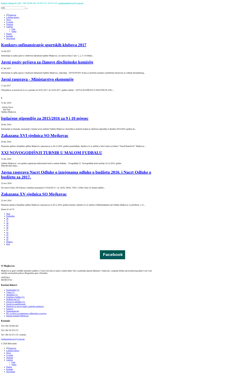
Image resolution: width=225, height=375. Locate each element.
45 (7, 239)
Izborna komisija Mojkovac (17, 316)
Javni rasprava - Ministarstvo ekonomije (37, 79)
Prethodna (10, 216)
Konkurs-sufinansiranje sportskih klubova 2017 (43, 44)
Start (8, 214)
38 (7, 223)
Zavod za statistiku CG (15, 302)
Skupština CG (12, 295)
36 (7, 218)
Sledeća (9, 242)
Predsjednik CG (12, 290)
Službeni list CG (13, 299)
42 (7, 232)
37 (7, 221)
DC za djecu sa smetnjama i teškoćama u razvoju (26, 313)
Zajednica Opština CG (15, 297)
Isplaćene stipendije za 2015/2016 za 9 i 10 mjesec (44, 118)
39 (7, 225)
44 (7, 237)
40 (7, 228)
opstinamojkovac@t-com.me (70, 3)
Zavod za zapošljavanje (16, 304)
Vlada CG (10, 292)
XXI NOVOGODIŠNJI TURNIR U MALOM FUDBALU (51, 152)
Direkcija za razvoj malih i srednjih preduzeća (25, 306)
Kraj (8, 244)
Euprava (9, 309)
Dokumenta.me (12, 311)
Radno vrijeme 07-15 (10, 3)
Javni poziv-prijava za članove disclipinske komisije (47, 62)
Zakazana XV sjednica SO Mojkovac (34, 194)
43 (7, 235)
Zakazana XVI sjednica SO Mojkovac (34, 135)
